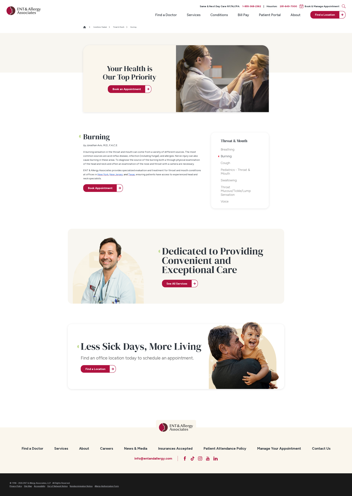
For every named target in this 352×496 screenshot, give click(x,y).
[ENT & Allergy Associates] (23, 11)
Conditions (219, 15)
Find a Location (95, 369)
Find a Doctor (166, 15)
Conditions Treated (100, 27)
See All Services (177, 283)
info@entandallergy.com (153, 458)
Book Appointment (100, 188)
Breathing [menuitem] (227, 149)
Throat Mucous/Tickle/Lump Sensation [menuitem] (236, 191)
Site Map (28, 486)
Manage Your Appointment (279, 448)
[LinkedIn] (215, 458)
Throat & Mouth (118, 27)
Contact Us (321, 448)
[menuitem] (166, 14)
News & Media (135, 448)
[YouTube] (208, 458)
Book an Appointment (126, 89)
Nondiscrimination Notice (81, 486)
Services (193, 15)
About (295, 15)
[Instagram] (200, 458)
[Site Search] (344, 6)
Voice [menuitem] (225, 201)
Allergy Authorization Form (107, 486)
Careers (106, 448)
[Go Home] (86, 27)
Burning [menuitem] (226, 156)
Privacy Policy (16, 486)
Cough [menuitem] (225, 163)
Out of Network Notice (57, 486)
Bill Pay (243, 15)
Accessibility (39, 486)
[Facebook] (185, 458)
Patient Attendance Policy (225, 448)
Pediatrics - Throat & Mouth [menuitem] (235, 172)
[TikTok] (192, 458)
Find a (325, 14)
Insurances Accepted (175, 448)
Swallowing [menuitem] (229, 180)
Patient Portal (270, 15)
